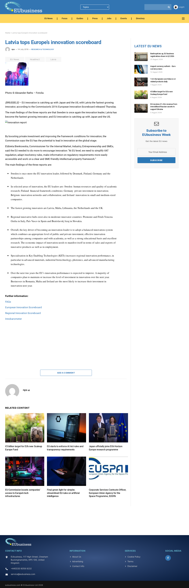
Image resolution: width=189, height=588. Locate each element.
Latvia (53, 59)
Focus (64, 19)
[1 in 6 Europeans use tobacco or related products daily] (142, 81)
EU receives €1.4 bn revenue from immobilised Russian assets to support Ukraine (163, 106)
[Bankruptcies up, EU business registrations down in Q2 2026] (142, 56)
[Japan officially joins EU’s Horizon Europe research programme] (108, 427)
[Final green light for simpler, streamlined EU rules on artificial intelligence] (66, 471)
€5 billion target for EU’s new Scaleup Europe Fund (23, 448)
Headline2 (35, 59)
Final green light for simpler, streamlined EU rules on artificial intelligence (63, 493)
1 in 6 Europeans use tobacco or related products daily (163, 80)
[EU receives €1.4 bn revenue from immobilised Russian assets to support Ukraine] (142, 108)
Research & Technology (42, 49)
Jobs (109, 19)
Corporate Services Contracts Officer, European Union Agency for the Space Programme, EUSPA (107, 493)
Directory (140, 19)
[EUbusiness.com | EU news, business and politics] (23, 7)
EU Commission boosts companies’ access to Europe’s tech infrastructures (22, 493)
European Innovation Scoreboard (23, 307)
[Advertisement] (27, 339)
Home (7, 33)
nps (13, 49)
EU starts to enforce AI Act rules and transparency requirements (65, 448)
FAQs (8, 301)
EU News (48, 19)
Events (123, 19)
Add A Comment (66, 373)
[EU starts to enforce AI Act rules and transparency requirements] (66, 427)
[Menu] (183, 18)
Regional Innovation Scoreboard (23, 313)
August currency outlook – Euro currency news (162, 67)
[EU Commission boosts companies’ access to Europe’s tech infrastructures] (24, 471)
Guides (79, 19)
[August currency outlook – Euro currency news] (142, 69)
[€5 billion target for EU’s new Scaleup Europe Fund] (24, 427)
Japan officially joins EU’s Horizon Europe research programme (105, 448)
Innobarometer (13, 318)
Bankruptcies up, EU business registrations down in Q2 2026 (162, 54)
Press (95, 19)
